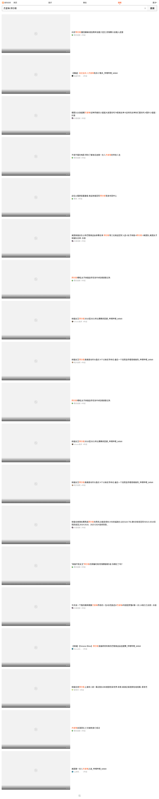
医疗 (50, 3)
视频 (119, 3)
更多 (154, 3)
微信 (85, 3)
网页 (15, 3)
